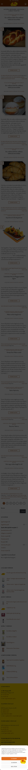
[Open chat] (23, 761)
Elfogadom (14, 758)
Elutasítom (14, 762)
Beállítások (14, 766)
